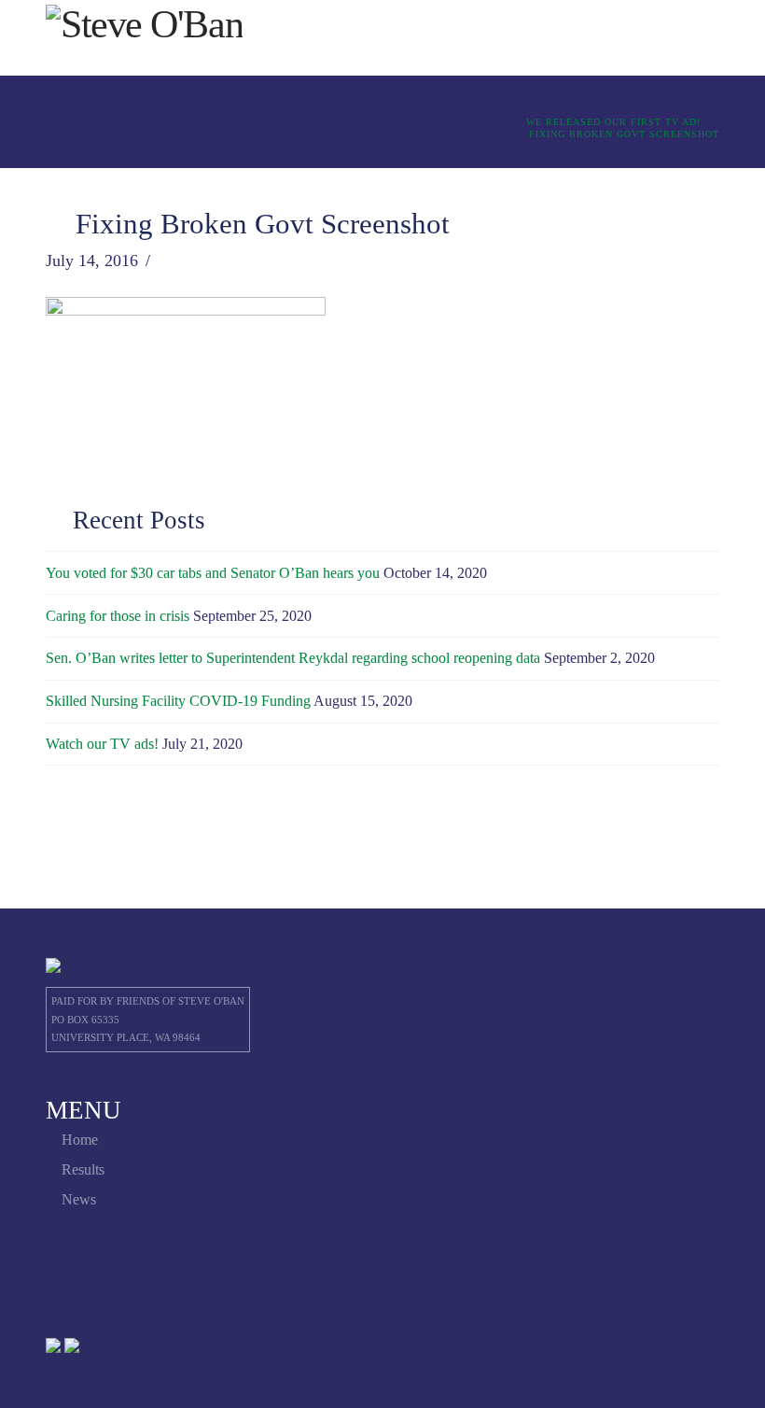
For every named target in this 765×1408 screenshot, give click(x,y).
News (79, 1199)
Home (80, 1140)
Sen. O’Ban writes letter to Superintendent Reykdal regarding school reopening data (293, 658)
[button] (681, 37)
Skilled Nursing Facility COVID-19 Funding (178, 701)
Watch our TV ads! (102, 744)
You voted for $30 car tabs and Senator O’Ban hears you (213, 573)
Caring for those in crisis (117, 616)
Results (83, 1169)
